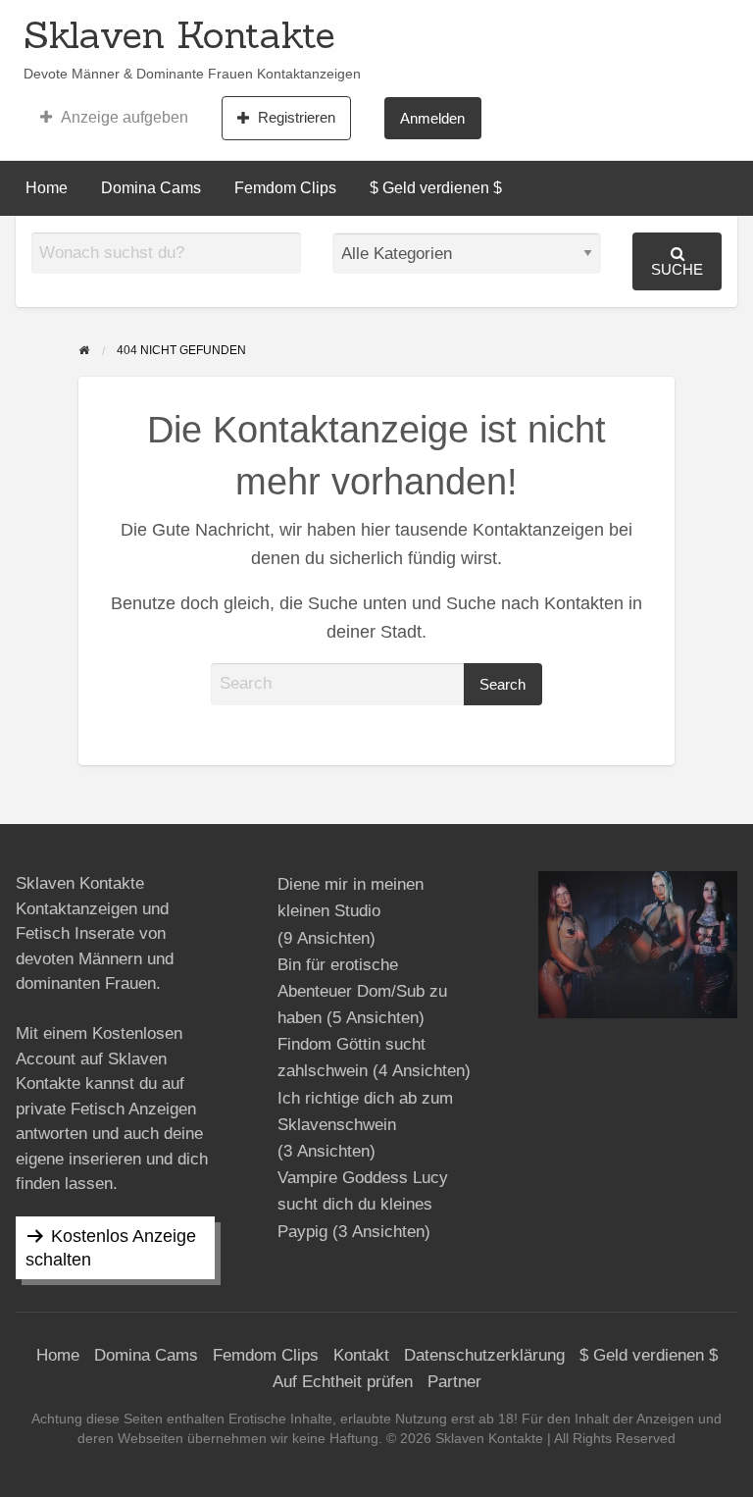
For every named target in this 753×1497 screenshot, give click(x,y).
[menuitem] (114, 117)
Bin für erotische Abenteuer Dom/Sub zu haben (362, 991)
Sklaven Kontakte (179, 34)
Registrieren (296, 117)
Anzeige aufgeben (124, 117)
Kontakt (361, 1355)
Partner (454, 1381)
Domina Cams (151, 188)
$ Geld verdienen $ (436, 188)
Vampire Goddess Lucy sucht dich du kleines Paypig (362, 1204)
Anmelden (432, 118)
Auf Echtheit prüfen (343, 1381)
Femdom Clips (285, 188)
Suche (677, 269)
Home (46, 188)
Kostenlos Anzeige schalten (110, 1247)
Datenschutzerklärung (484, 1355)
